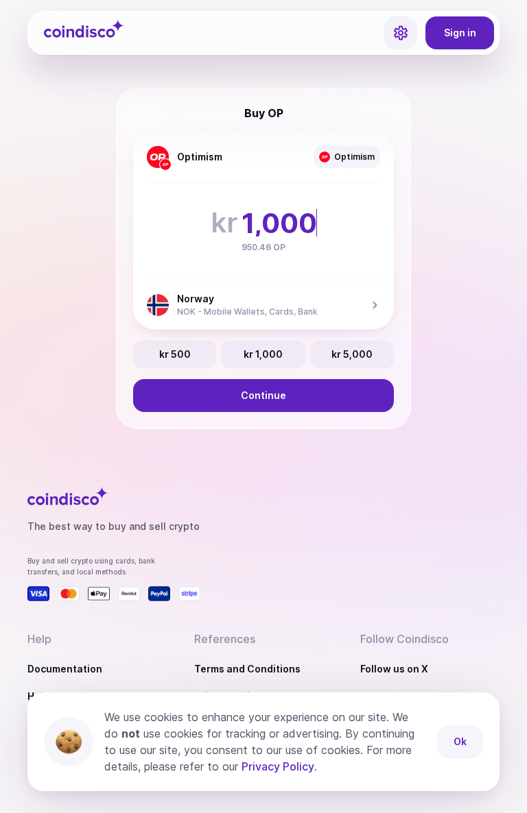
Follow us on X (394, 669)
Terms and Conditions (247, 669)
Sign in (460, 32)
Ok (460, 741)
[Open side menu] (400, 32)
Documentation (64, 669)
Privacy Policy (278, 766)
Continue (263, 395)
